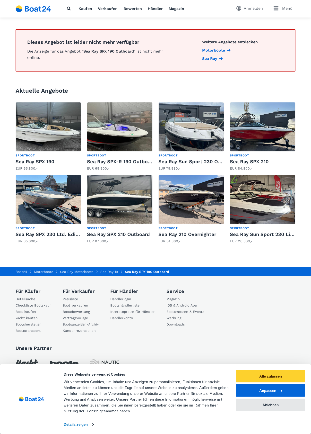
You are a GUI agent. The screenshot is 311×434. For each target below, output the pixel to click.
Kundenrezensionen (79, 331)
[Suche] (70, 8)
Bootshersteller (28, 324)
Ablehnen (270, 405)
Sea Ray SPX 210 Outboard (118, 234)
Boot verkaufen (75, 305)
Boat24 (21, 272)
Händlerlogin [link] (120, 299)
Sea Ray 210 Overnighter (187, 234)
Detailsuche (25, 299)
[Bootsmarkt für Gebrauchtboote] (33, 8)
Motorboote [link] (213, 50)
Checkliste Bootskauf (33, 305)
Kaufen (85, 8)
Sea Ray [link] (209, 58)
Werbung (173, 318)
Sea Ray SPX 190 (35, 161)
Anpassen (267, 391)
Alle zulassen (270, 376)
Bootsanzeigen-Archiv (81, 324)
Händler (155, 8)
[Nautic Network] (104, 363)
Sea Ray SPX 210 (249, 161)
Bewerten (132, 8)
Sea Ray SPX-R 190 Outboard (121, 161)
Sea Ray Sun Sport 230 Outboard (197, 161)
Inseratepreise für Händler (132, 312)
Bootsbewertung (76, 312)
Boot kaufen (26, 312)
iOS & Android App (181, 305)
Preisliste (70, 299)
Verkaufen (108, 8)
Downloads (175, 324)
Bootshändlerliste (124, 305)
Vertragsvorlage (75, 318)
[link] (48, 136)
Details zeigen (76, 424)
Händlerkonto (121, 318)
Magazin (176, 8)
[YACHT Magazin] (27, 363)
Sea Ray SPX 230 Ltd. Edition (50, 234)
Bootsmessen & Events (185, 312)
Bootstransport (28, 331)
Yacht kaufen (27, 318)
